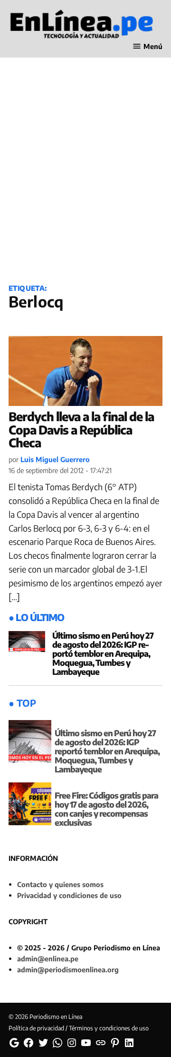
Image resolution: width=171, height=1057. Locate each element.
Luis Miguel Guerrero (55, 459)
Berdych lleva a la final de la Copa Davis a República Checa (81, 429)
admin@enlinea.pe (47, 958)
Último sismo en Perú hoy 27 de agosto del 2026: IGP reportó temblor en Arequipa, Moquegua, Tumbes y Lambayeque (102, 653)
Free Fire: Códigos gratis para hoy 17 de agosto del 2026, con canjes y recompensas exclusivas (106, 809)
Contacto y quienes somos (60, 884)
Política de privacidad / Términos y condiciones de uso (79, 1028)
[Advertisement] (85, 181)
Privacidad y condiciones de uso (69, 895)
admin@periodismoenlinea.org (68, 969)
